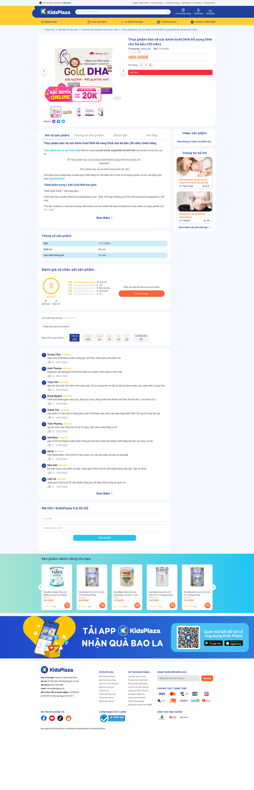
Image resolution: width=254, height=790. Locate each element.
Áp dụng (207, 678)
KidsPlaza (59, 178)
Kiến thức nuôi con (106, 687)
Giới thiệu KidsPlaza (107, 677)
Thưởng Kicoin (209, 3)
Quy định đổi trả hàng (137, 677)
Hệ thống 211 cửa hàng (191, 3)
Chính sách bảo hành (136, 698)
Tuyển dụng (103, 691)
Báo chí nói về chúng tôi (108, 684)
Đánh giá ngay (141, 293)
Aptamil (83, 597)
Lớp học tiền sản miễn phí (138, 687)
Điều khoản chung (106, 701)
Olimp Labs (146, 49)
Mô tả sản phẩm (57, 135)
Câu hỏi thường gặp (136, 701)
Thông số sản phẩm (89, 135)
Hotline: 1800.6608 (140, 3)
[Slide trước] (41, 587)
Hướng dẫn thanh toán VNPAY (140, 705)
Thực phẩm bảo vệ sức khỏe (59, 150)
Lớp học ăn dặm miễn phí (138, 691)
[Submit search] (168, 12)
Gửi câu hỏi (104, 537)
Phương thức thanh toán (138, 680)
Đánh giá (120, 135)
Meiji (117, 597)
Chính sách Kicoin (106, 698)
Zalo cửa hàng (157, 3)
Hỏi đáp (152, 135)
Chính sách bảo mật (107, 694)
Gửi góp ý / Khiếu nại (136, 694)
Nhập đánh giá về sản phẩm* (57, 326)
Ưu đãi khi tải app (172, 3)
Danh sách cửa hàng (107, 680)
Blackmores (154, 597)
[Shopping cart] (210, 11)
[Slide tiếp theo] (213, 587)
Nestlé (47, 597)
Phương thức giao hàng (137, 684)
